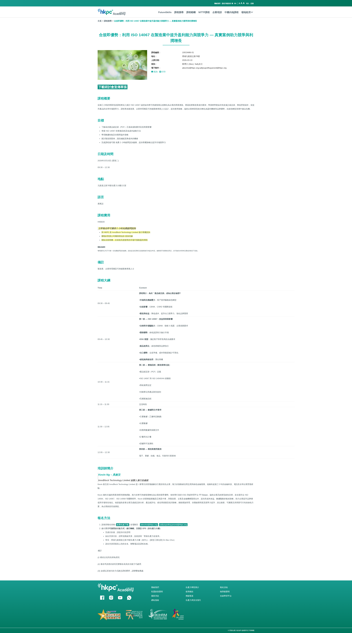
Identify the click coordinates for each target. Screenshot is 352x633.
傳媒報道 (189, 596)
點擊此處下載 (122, 524)
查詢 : (153, 64)
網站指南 (155, 600)
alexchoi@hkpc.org (149, 524)
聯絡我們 (217, 3)
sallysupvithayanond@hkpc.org (173, 524)
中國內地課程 (232, 12)
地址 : (153, 56)
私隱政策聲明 (157, 591)
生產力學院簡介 (192, 587)
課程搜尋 (179, 12)
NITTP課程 (204, 12)
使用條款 (189, 591)
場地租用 (246, 12)
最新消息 (155, 596)
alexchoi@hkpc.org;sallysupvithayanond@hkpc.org (204, 68)
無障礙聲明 (225, 591)
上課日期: (155, 60)
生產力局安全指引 (193, 600)
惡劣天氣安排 (226, 3)
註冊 (252, 3)
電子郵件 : (155, 68)
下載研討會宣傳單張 (112, 87)
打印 (163, 72)
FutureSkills (164, 12)
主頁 (99, 21)
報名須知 (224, 587)
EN (235, 3)
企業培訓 (217, 12)
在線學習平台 (226, 596)
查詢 (155, 72)
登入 (247, 3)
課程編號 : (155, 52)
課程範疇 (191, 12)
